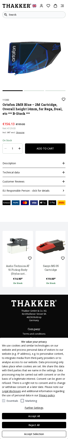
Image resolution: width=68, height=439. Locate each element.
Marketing (31, 401)
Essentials (12, 401)
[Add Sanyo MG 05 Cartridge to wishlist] (63, 258)
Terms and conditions (34, 333)
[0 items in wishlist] (48, 6)
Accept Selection (34, 434)
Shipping (20, 132)
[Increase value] (19, 148)
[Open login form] (41, 6)
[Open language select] (34, 6)
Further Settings (34, 407)
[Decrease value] (6, 148)
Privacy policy (47, 395)
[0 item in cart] (55, 6)
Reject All (34, 425)
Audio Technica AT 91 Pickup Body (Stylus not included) (18, 270)
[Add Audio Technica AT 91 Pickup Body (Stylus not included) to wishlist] (30, 258)
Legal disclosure (11, 391)
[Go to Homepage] (17, 6)
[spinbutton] (13, 148)
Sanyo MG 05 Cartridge (51, 268)
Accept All (34, 416)
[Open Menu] (62, 6)
